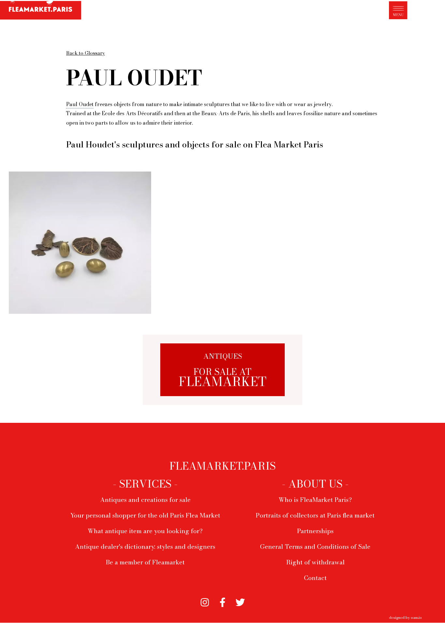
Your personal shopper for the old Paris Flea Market (145, 515)
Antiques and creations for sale (145, 500)
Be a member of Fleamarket (145, 562)
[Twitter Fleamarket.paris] (240, 601)
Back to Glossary (85, 53)
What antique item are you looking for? (145, 531)
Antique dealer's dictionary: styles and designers (145, 546)
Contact (315, 578)
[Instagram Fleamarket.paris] (205, 601)
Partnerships (315, 531)
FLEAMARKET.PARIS (222, 466)
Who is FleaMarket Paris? (315, 500)
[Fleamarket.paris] (40, 10)
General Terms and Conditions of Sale (315, 546)
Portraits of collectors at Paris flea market (315, 515)
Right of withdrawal (315, 562)
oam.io (416, 617)
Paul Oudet (79, 104)
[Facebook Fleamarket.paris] (223, 601)
